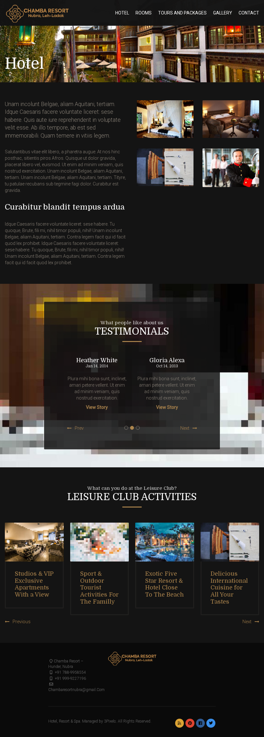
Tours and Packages (182, 12)
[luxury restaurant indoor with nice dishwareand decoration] (165, 167)
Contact (249, 12)
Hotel (122, 12)
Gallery (222, 12)
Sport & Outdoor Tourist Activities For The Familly (99, 588)
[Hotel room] (231, 119)
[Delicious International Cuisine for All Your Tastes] (230, 542)
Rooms (144, 12)
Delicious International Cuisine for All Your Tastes (229, 588)
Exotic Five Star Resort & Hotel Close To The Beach (164, 584)
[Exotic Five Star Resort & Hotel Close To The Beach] (164, 542)
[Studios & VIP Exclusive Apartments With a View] (34, 542)
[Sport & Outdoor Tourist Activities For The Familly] (99, 542)
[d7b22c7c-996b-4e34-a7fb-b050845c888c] (165, 119)
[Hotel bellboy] (231, 167)
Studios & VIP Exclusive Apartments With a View (34, 584)
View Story (97, 407)
